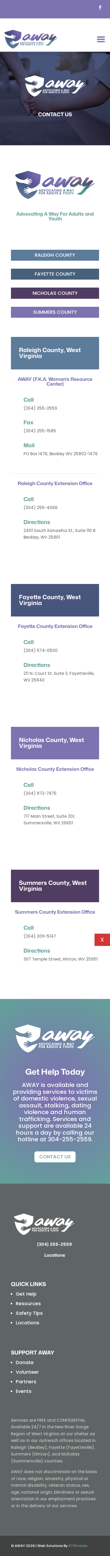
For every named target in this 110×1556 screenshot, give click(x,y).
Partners (26, 1381)
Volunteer (27, 1372)
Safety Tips (29, 1313)
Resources (28, 1303)
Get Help (26, 1294)
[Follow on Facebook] (100, 7)
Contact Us (55, 1156)
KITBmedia (78, 1545)
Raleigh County (55, 255)
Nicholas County (55, 293)
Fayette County (55, 274)
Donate (25, 1362)
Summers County (55, 312)
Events (24, 1391)
